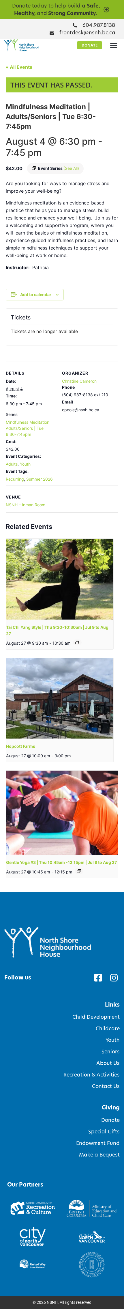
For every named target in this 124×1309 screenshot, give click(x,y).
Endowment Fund (98, 1143)
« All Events (19, 67)
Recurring (15, 479)
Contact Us (106, 1086)
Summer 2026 (39, 479)
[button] (113, 45)
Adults (12, 464)
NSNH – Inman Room (25, 504)
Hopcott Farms (20, 746)
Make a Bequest (99, 1155)
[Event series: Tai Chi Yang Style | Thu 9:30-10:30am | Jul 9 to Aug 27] (77, 642)
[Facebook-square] (98, 977)
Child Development (96, 1017)
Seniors (111, 1052)
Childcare (108, 1028)
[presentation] (59, 579)
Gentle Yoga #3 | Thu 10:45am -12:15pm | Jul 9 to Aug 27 (61, 862)
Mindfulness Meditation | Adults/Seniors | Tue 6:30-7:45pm (29, 428)
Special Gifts (104, 1132)
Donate (110, 1120)
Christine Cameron (79, 381)
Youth (25, 464)
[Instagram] (114, 977)
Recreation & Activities (91, 1075)
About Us (108, 1063)
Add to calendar (35, 294)
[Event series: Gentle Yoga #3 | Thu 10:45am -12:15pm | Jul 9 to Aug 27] (79, 871)
